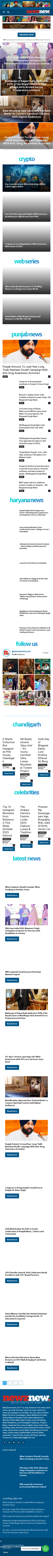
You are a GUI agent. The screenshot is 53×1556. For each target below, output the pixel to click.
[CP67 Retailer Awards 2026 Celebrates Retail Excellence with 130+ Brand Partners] (26, 1259)
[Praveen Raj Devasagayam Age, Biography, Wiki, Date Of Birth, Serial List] (44, 801)
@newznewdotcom (21, 651)
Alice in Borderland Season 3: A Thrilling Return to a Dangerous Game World (23, 287)
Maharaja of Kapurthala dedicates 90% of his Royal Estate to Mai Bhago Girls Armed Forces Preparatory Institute (26, 1015)
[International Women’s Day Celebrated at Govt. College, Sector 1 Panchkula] (10, 529)
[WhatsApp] (23, 1443)
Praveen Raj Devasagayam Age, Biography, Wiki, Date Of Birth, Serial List (44, 818)
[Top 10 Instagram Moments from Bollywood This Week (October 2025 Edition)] (9, 801)
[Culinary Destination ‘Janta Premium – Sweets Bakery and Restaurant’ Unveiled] (10, 546)
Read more (9, 773)
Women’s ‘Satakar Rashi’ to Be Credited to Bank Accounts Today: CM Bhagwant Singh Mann (34, 397)
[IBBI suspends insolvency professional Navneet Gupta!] (26, 958)
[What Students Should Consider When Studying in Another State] (26, 873)
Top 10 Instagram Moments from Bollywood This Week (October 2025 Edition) (9, 821)
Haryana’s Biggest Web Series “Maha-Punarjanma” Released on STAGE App (33, 596)
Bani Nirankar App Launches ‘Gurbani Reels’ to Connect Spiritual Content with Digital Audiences (26, 1103)
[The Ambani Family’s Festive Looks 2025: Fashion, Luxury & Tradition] (26, 801)
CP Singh (6, 767)
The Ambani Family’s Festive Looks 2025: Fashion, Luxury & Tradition (25, 819)
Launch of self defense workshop (33, 563)
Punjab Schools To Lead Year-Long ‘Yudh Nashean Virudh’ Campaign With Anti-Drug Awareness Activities (25, 370)
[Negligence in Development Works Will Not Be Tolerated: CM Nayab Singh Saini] (10, 613)
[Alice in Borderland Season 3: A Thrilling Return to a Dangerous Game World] (26, 280)
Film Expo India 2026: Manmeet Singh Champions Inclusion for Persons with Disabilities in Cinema (22, 930)
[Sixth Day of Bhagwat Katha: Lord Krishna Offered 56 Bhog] (44, 733)
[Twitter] (19, 1443)
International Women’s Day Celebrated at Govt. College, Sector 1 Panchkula (35, 529)
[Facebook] (5, 1443)
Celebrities (6, 839)
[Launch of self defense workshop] (10, 563)
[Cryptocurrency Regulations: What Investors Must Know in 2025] (26, 238)
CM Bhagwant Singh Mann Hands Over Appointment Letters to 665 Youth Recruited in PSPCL (33, 440)
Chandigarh (7, 765)
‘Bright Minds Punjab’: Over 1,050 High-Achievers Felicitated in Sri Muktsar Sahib (33, 454)
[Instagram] (9, 1443)
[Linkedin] (14, 1443)
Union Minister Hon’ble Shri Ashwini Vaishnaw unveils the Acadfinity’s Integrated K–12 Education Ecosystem (26, 1316)
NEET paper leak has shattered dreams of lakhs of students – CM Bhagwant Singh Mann (33, 485)
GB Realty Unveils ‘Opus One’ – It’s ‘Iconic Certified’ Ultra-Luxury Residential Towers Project (26, 755)
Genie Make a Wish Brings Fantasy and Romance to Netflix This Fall (22, 317)
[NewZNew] (38, 12)
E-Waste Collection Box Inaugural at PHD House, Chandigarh (9, 750)
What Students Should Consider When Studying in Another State (34, 1457)
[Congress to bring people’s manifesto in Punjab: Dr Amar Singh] (10, 385)
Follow (45, 653)
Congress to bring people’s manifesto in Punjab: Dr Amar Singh (23, 1189)
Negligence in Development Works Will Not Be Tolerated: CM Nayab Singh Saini (35, 613)
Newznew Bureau (23, 777)
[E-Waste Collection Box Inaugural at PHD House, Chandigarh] (9, 733)
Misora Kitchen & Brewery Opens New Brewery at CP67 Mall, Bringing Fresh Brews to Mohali (25, 1360)
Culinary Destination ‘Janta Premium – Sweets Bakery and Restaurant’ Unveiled (34, 546)
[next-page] (20, 1383)
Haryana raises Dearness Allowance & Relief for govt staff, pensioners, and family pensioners (35, 630)
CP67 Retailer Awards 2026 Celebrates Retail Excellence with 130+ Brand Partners (26, 1273)
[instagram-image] (10, 666)
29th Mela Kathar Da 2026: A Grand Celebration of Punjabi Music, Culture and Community (24, 1231)
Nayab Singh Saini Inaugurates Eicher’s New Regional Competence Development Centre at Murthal (34, 513)
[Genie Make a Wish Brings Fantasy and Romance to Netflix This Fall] (26, 310)
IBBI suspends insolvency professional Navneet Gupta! (26, 40)
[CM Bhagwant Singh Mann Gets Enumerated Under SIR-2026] (10, 429)
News (5, 376)
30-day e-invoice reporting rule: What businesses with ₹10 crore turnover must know (24, 1059)
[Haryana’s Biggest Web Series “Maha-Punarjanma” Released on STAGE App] (10, 596)
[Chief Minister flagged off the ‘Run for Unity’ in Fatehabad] (10, 580)
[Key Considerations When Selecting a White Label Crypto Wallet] (26, 178)
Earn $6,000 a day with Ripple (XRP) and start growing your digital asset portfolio (26, 215)
